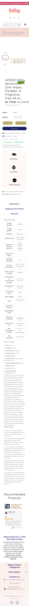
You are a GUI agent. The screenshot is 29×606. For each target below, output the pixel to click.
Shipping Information (14, 209)
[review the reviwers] (23, 516)
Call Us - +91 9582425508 (11, 139)
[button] (5, 44)
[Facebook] (11, 602)
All (3, 30)
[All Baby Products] (14, 10)
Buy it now (14, 128)
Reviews (14, 214)
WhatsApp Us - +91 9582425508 (13, 142)
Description (14, 204)
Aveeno (15, 112)
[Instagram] (17, 602)
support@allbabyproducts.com (15, 589)
